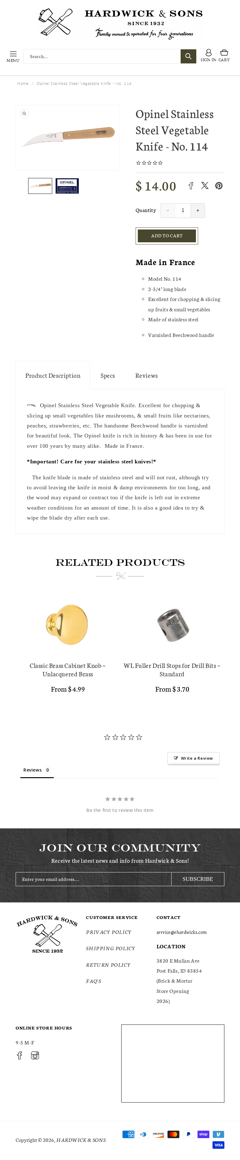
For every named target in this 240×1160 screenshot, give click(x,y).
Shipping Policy (110, 947)
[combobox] (110, 56)
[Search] (188, 56)
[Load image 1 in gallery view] (40, 186)
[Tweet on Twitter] (204, 185)
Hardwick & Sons (81, 1139)
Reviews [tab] (32, 770)
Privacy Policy (109, 931)
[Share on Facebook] (190, 185)
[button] (13, 56)
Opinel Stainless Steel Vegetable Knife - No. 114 (84, 83)
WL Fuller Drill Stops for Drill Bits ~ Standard (172, 669)
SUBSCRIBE (197, 879)
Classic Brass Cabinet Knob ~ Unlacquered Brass (68, 669)
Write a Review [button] (197, 758)
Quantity (146, 209)
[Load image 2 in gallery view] (67, 186)
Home (22, 83)
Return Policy (108, 964)
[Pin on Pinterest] (218, 185)
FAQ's (93, 980)
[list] (120, 646)
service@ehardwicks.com (182, 931)
